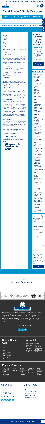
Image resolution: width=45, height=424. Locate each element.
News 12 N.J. (37, 156)
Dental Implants (38, 108)
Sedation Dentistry (38, 181)
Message (35, 244)
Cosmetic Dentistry (10, 16)
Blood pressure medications (37, 84)
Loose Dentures (38, 151)
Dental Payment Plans (38, 115)
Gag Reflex (36, 130)
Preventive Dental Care (38, 171)
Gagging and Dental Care (37, 134)
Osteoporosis (37, 160)
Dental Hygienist (38, 107)
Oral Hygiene (37, 159)
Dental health (37, 105)
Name (34, 233)
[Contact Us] (43, 30)
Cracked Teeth (21, 16)
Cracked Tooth (31, 16)
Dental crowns (37, 104)
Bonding (36, 86)
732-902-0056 (39, 53)
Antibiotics (36, 80)
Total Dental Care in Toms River (38, 206)
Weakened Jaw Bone (37, 211)
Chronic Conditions (36, 90)
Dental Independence (37, 111)
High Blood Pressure (36, 146)
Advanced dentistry (36, 78)
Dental (35, 102)
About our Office (38, 74)
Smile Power (37, 188)
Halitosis (36, 141)
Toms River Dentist (9, 25)
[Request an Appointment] (44, 28)
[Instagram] (5, 400)
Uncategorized (37, 208)
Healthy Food (37, 142)
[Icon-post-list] (13, 400)
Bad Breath (36, 82)
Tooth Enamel (37, 197)
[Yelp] (10, 400)
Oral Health (36, 157)
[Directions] (43, 25)
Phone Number (41, 233)
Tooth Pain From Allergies (38, 202)
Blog (19, 25)
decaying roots (37, 101)
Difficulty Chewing (38, 119)
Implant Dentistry (38, 148)
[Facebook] (19, 329)
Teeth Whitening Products (38, 195)
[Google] (22, 329)
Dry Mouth (36, 120)
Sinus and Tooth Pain (38, 184)
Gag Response (37, 132)
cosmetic (10, 129)
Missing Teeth (37, 153)
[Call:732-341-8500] (43, 19)
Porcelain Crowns (38, 168)
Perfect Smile (37, 163)
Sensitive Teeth (37, 182)
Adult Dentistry (37, 76)
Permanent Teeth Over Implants (38, 166)
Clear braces (37, 92)
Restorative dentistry (36, 174)
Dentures (36, 117)
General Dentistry (38, 138)
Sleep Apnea (37, 187)
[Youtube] (7, 400)
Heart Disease (37, 144)
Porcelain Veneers (38, 169)
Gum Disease (37, 139)
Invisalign (36, 150)
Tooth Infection (37, 200)
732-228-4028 (10, 136)
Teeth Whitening (38, 192)
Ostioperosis (37, 162)
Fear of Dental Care (37, 127)
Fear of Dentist (37, 129)
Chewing (36, 87)
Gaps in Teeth (37, 136)
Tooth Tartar (37, 204)
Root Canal (36, 176)
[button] (37, 6)
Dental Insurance (38, 113)
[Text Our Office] (43, 22)
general (4, 129)
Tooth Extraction (38, 198)
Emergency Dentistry (36, 124)
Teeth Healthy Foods (37, 190)
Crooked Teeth (37, 99)
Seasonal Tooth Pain (38, 179)
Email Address (36, 239)
